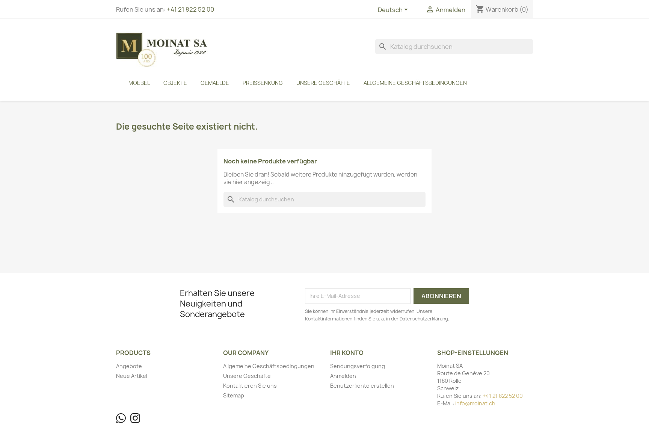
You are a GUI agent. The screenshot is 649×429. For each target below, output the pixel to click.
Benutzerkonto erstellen (362, 385)
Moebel (139, 82)
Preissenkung (263, 82)
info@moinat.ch (475, 403)
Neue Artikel (131, 375)
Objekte (175, 82)
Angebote (129, 366)
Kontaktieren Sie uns (250, 385)
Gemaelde (215, 82)
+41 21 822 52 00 (190, 9)
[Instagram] (135, 418)
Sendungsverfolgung (357, 366)
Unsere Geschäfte (323, 82)
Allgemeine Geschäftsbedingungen (415, 82)
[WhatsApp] (121, 418)
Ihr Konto (347, 353)
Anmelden (343, 375)
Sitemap (233, 395)
